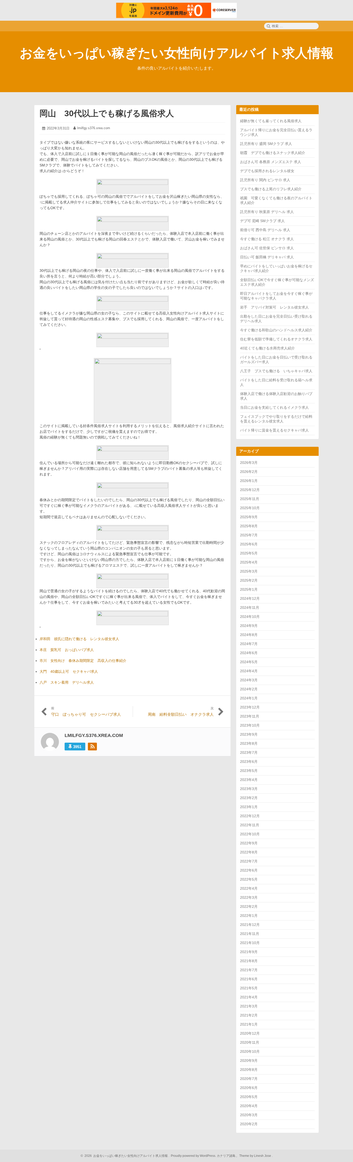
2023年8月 (249, 743)
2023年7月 (249, 752)
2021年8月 (249, 961)
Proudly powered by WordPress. (193, 1156)
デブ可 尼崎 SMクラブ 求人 (262, 221)
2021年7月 (249, 970)
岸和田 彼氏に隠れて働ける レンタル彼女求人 (79, 639)
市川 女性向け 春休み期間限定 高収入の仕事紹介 (83, 661)
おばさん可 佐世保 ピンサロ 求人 (267, 248)
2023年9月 (249, 734)
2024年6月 (249, 653)
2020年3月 (249, 1115)
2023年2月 (249, 798)
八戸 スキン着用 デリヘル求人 (67, 682)
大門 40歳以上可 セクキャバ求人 (69, 671)
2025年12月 (250, 490)
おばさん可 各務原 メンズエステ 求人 (270, 162)
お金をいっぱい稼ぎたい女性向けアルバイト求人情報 (177, 53)
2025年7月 (249, 535)
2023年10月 (250, 725)
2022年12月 (250, 816)
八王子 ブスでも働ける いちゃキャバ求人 (276, 371)
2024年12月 (250, 598)
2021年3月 (249, 1006)
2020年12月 (250, 1033)
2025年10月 (250, 508)
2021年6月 (249, 979)
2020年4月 (249, 1106)
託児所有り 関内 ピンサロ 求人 (265, 180)
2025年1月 (249, 589)
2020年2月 (249, 1124)
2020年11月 (249, 1042)
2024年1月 (249, 698)
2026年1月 (249, 481)
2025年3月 (249, 571)
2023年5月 (249, 771)
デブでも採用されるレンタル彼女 (267, 171)
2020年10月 (250, 1051)
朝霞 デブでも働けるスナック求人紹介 (272, 153)
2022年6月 (249, 870)
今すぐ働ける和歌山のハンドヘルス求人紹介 (276, 330)
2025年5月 (249, 553)
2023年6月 (249, 761)
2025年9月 (249, 517)
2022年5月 (249, 879)
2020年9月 (249, 1060)
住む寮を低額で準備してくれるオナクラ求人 (276, 339)
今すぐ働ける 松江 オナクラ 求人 (267, 239)
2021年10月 (250, 943)
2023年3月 (249, 789)
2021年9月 (249, 952)
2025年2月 (249, 580)
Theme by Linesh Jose (256, 1156)
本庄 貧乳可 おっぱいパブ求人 (67, 650)
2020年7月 (249, 1079)
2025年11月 (249, 499)
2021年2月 (249, 1015)
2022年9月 (249, 843)
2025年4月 (249, 562)
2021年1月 (249, 1024)
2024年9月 (249, 626)
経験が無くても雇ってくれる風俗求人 (271, 121)
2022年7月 (249, 861)
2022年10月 (250, 834)
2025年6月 (249, 544)
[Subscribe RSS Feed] (92, 746)
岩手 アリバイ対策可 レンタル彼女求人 (274, 307)
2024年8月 (249, 635)
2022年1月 (249, 915)
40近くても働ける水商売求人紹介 (267, 348)
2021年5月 (249, 988)
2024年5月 (249, 662)
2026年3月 (249, 463)
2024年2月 (249, 689)
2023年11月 (249, 716)
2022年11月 (249, 825)
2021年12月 (250, 925)
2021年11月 (249, 934)
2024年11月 (249, 607)
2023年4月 (249, 780)
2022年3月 (249, 897)
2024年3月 (249, 680)
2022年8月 (249, 852)
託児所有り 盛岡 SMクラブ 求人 (266, 144)
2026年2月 (249, 472)
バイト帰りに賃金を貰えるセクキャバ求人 (274, 430)
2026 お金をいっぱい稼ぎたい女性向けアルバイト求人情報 (125, 1156)
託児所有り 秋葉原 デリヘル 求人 (267, 212)
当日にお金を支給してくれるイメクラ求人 (274, 407)
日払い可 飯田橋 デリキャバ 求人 (267, 257)
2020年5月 (249, 1097)
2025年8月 (249, 526)
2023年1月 (249, 807)
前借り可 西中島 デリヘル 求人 (265, 230)
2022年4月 (249, 888)
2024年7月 (249, 644)
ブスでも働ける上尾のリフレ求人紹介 (271, 189)
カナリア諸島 (226, 1156)
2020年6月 (249, 1088)
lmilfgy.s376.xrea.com (93, 128)
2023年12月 (250, 707)
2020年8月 (249, 1070)
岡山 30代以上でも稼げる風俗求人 (107, 113)
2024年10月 (250, 617)
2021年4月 (249, 997)
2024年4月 (249, 671)
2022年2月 (249, 906)
